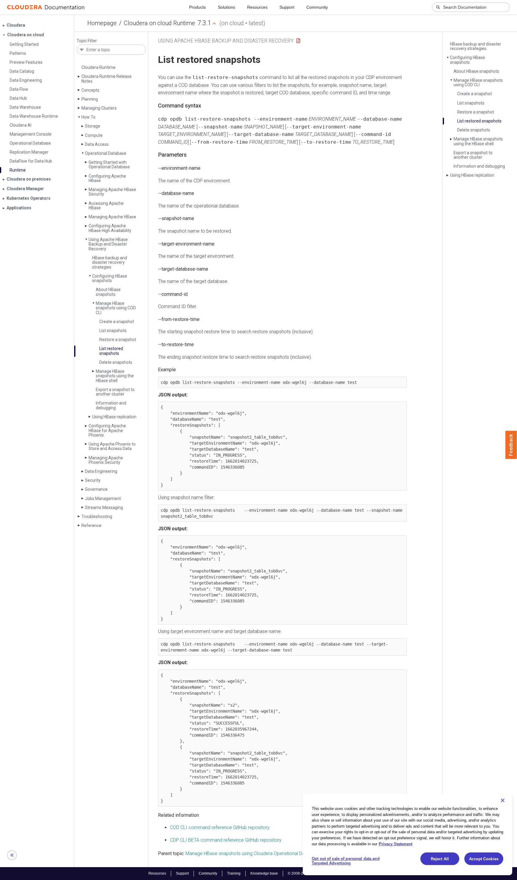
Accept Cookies (483, 859)
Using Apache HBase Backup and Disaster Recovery (108, 244)
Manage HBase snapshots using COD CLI (116, 308)
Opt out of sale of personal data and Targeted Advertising (346, 861)
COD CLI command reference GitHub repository (220, 827)
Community (317, 7)
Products (197, 7)
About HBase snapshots (108, 291)
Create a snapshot (116, 321)
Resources (257, 7)
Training (234, 873)
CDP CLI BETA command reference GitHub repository (226, 840)
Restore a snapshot (117, 339)
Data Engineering (101, 471)
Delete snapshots (115, 362)
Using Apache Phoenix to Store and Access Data (112, 446)
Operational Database (105, 153)
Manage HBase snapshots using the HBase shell (115, 376)
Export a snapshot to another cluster (115, 391)
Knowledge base (264, 873)
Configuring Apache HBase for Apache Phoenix (107, 430)
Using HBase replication (114, 416)
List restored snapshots (111, 350)
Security (93, 480)
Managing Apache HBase (112, 216)
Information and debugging (111, 405)
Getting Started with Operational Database (109, 164)
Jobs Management (103, 498)
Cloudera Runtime (98, 67)
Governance (96, 489)
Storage (92, 126)
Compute (94, 135)
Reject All (440, 859)
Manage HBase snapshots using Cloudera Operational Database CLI (256, 853)
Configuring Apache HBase (107, 178)
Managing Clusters (99, 108)
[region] (407, 834)
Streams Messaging (104, 507)
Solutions (226, 7)
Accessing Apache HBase (106, 205)
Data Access (97, 144)
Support (286, 7)
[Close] (502, 800)
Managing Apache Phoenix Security (106, 460)
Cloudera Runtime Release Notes (106, 78)
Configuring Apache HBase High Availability (110, 228)
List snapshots (113, 330)
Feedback (511, 445)
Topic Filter (87, 41)
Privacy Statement (395, 843)
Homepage (102, 23)
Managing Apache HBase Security (112, 191)
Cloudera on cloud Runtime (159, 23)
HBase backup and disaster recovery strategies (109, 262)
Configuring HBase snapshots (109, 278)
